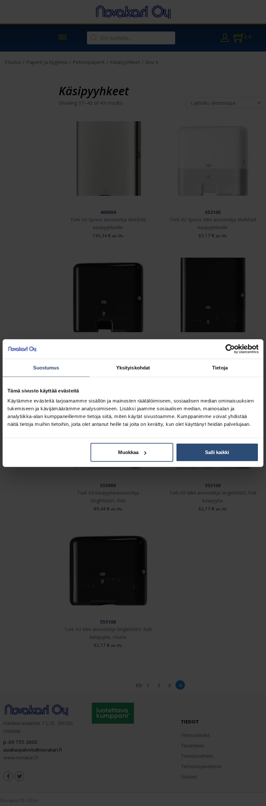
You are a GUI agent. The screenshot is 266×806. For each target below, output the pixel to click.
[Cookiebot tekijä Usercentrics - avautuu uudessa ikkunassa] (230, 349)
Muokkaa (128, 452)
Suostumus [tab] (46, 367)
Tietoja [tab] (220, 367)
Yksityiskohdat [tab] (133, 367)
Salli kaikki (217, 452)
